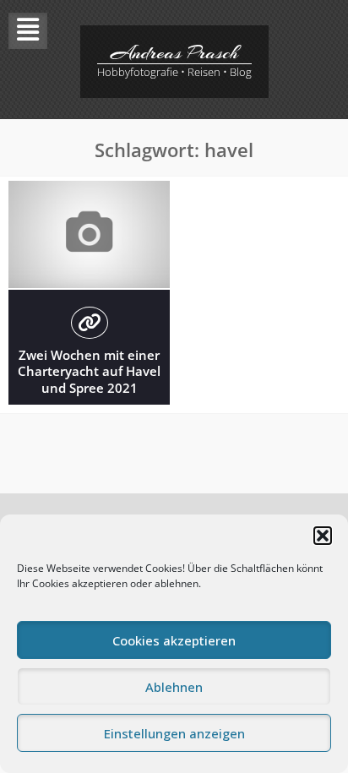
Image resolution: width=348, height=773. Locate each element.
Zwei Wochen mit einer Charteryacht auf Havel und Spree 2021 (89, 371)
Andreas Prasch (174, 52)
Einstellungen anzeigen (174, 733)
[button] (322, 535)
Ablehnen (174, 686)
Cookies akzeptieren (174, 640)
